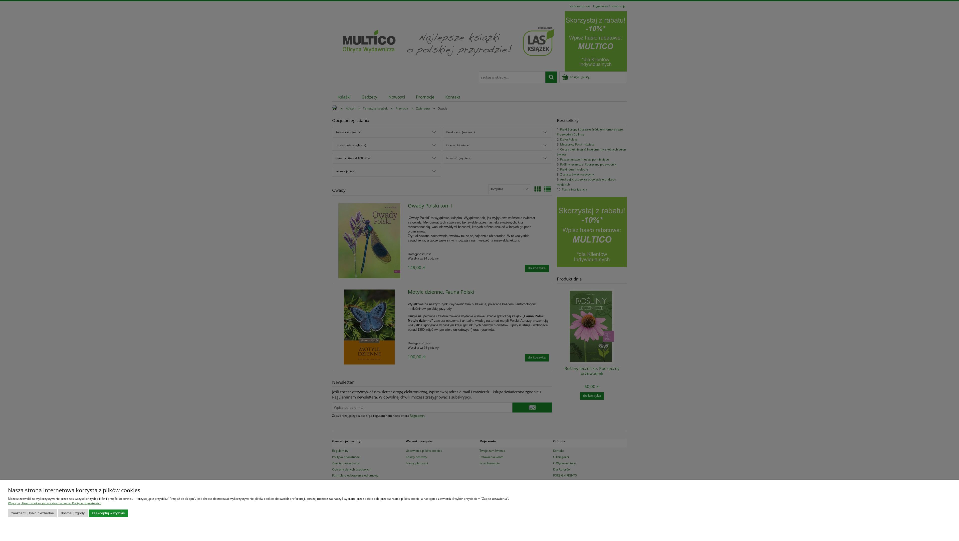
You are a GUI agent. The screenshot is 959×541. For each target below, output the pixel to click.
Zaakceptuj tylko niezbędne (32, 513)
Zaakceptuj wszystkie (108, 513)
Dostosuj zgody (73, 513)
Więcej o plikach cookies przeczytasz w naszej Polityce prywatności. (54, 503)
